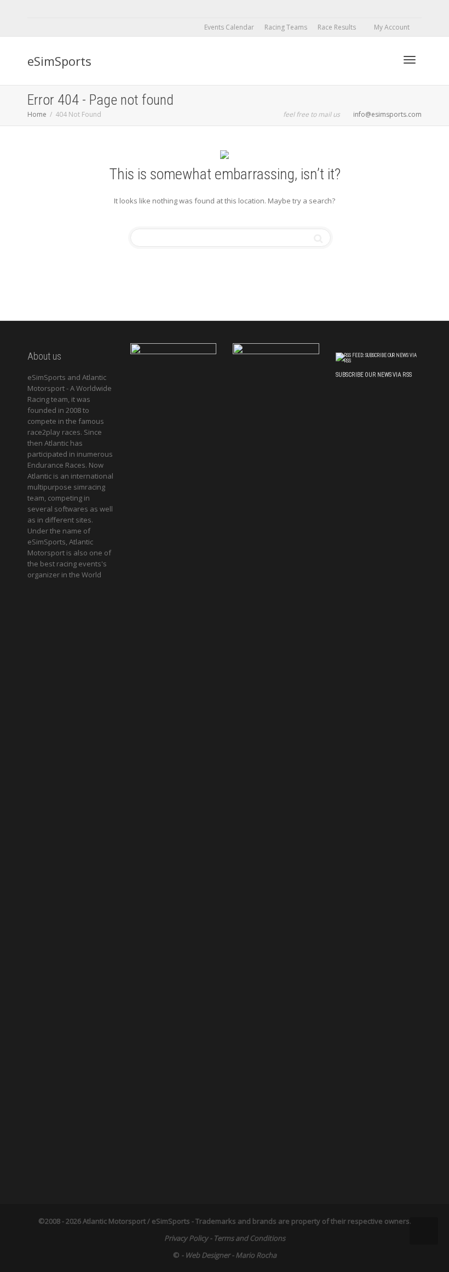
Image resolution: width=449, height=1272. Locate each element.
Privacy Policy (186, 1238)
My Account (392, 27)
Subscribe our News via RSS (374, 374)
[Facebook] (56, 9)
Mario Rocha (256, 1255)
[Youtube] (111, 9)
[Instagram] (130, 9)
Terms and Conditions (249, 1238)
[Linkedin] (74, 9)
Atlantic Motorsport (114, 1221)
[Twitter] (37, 9)
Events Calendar (229, 27)
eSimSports (59, 61)
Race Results (338, 27)
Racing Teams (285, 27)
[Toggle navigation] (410, 59)
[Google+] (93, 9)
